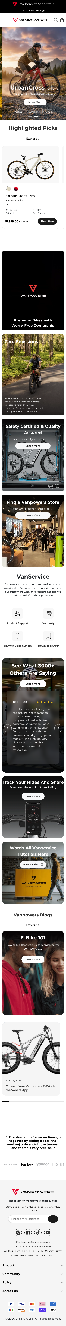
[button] (30, 116)
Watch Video (31, 864)
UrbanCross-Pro (20, 196)
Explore (31, 138)
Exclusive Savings (33, 10)
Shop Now (47, 221)
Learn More (33, 102)
